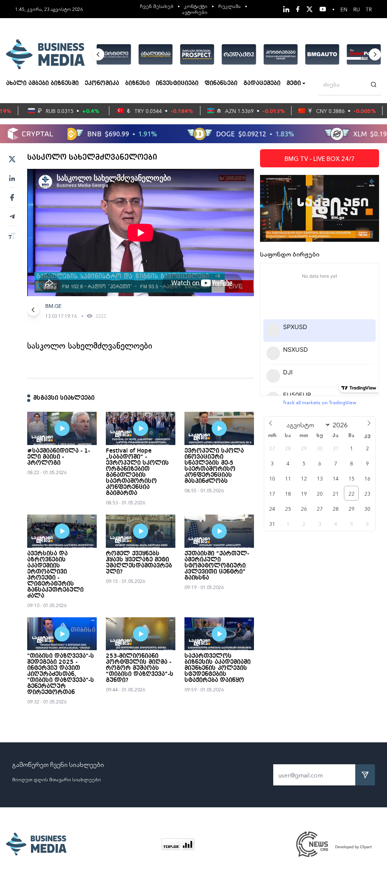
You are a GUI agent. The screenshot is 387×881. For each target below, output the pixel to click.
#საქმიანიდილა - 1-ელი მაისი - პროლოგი (58, 457)
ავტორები (194, 12)
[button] (98, 54)
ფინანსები (220, 83)
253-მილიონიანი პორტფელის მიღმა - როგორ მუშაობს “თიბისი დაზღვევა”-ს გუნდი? (139, 668)
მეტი (293, 83)
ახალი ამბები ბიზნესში (42, 83)
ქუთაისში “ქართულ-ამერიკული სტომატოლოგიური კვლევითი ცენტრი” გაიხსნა (216, 566)
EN (344, 9)
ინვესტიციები (177, 83)
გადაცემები (261, 83)
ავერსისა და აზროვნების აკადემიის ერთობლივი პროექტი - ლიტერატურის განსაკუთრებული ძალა (55, 575)
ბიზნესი (137, 83)
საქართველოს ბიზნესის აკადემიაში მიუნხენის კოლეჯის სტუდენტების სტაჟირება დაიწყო (217, 668)
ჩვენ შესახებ (156, 6)
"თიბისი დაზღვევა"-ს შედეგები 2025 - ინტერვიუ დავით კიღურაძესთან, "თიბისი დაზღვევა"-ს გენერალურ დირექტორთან (60, 674)
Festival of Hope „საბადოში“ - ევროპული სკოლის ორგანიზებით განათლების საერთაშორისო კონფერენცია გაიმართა (137, 472)
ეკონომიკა (102, 83)
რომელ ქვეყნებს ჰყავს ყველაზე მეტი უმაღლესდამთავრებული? (139, 563)
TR (369, 9)
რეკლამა (229, 6)
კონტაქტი (195, 6)
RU (356, 9)
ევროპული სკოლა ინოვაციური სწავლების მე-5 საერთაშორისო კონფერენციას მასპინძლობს (214, 466)
